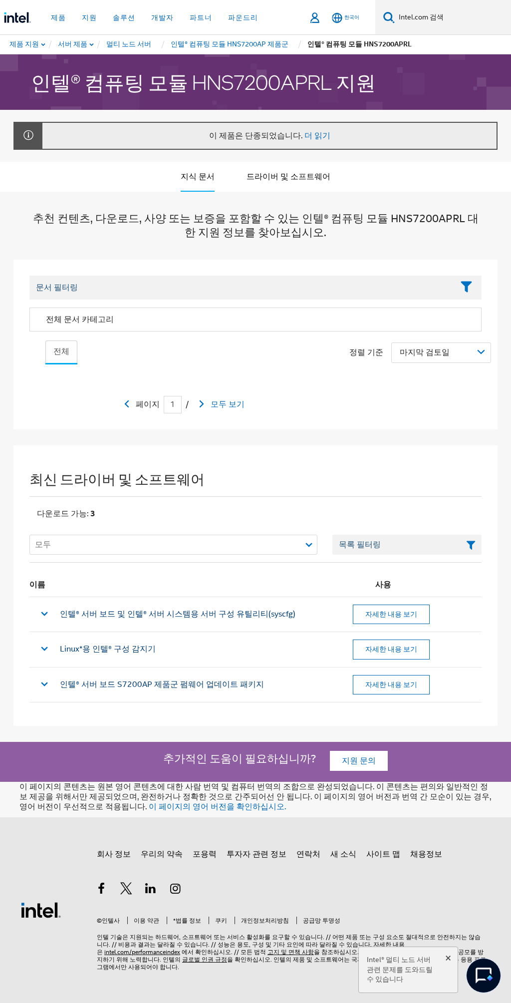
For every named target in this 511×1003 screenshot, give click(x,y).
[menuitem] (73, 44)
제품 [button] (58, 17)
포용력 (205, 854)
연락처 (308, 854)
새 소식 (343, 854)
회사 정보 (114, 854)
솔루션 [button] (124, 17)
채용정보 (426, 854)
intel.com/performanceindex (142, 952)
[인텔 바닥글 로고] (41, 910)
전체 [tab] (61, 351)
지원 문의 (359, 761)
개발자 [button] (162, 17)
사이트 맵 (383, 854)
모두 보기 (228, 404)
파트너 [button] (201, 17)
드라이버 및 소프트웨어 (288, 177)
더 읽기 (317, 136)
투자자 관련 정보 (256, 854)
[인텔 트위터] (126, 890)
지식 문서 (198, 177)
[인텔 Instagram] (175, 890)
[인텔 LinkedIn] (150, 890)
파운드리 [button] (243, 17)
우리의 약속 (162, 854)
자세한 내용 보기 (391, 614)
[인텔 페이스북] (101, 890)
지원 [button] (89, 17)
